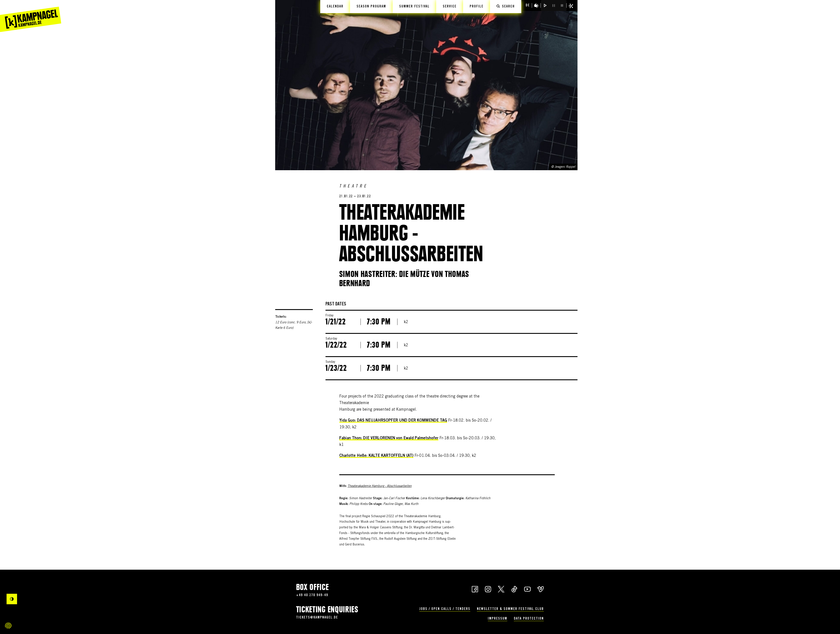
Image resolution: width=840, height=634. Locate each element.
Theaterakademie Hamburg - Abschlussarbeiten (380, 486)
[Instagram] (488, 589)
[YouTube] (527, 589)
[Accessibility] (536, 5)
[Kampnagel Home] (30, 16)
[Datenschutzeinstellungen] (8, 626)
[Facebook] (475, 589)
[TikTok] (514, 589)
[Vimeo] (540, 589)
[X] (501, 589)
